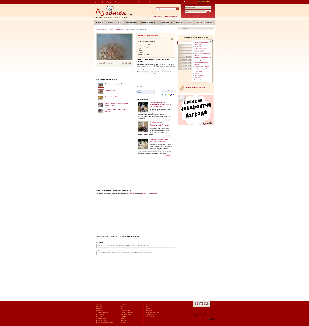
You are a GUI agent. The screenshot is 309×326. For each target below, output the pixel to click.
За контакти (99, 310)
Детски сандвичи (198, 79)
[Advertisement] (114, 150)
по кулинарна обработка (187, 55)
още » (168, 120)
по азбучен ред (187, 45)
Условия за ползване (102, 312)
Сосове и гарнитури (148, 22)
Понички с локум (110, 90)
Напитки (199, 22)
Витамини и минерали (130, 2)
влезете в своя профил (149, 193)
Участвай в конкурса (171, 16)
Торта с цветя (197, 77)
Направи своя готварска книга (196, 87)
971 (99, 63)
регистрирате (131, 193)
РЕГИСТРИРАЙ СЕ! (204, 2)
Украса (189, 22)
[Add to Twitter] (166, 96)
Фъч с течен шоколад (111, 96)
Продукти (110, 2)
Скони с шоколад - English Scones (115, 84)
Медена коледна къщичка (200, 48)
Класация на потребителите (104, 322)
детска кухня (187, 68)
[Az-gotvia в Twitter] (201, 303)
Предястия (99, 22)
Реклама (98, 308)
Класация (161, 2)
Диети (103, 2)
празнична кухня (186, 59)
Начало (98, 29)
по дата (189, 48)
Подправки (118, 2)
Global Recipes (150, 316)
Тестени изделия (166, 22)
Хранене (97, 2)
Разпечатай (165, 91)
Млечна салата (198, 71)
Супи (119, 22)
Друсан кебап (197, 46)
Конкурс (153, 2)
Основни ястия (131, 22)
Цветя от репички (198, 75)
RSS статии (99, 316)
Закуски (110, 22)
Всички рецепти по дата (103, 320)
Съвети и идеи (144, 2)
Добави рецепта (157, 16)
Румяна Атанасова (158, 38)
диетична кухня (187, 62)
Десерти (179, 22)
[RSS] (206, 303)
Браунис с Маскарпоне (200, 60)
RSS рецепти (100, 314)
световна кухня (187, 65)
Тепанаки (196, 73)
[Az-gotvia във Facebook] (196, 303)
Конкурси (99, 306)
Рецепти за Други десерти (116, 29)
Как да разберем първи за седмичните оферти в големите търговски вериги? (160, 104)
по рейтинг (187, 42)
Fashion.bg (211, 319)
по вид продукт (187, 51)
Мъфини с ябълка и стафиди (201, 66)
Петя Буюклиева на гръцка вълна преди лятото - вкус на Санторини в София (159, 123)
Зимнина (209, 22)
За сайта (99, 304)
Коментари (110, 63)
